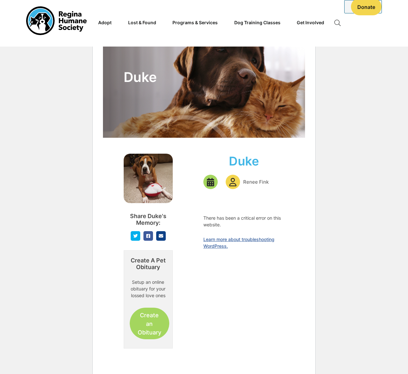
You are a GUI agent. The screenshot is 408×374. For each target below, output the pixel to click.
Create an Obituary (149, 324)
